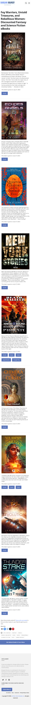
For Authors (8, 692)
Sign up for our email (21, 620)
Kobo (18, 355)
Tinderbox (4, 475)
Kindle (4, 93)
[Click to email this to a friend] (2, 629)
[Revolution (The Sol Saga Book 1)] (14, 533)
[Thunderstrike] (14, 596)
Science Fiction (5, 637)
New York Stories (6, 271)
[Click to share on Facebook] (5, 629)
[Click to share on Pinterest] (13, 629)
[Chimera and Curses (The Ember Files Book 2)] (13, 405)
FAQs (13, 692)
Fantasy (14, 632)
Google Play (17, 360)
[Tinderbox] (14, 473)
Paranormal (24, 635)
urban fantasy (20, 637)
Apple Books (6, 360)
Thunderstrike (5, 598)
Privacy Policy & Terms (24, 692)
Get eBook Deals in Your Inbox (15, 642)
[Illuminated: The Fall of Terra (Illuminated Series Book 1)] (13, 70)
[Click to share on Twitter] (10, 629)
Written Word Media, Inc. (18, 696)
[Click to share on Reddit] (7, 629)
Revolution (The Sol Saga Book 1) (11, 535)
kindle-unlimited (6, 635)
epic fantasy (7, 632)
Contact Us (17, 692)
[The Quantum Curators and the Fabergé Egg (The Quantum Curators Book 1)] (14, 205)
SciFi (13, 637)
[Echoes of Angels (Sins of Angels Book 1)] (14, 139)
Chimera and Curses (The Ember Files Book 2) (14, 408)
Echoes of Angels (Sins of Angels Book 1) (13, 141)
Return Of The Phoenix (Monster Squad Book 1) (14, 336)
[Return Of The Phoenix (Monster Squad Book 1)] (14, 333)
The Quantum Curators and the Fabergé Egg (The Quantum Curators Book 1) (15, 208)
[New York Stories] (15, 269)
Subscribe (6, 689)
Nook (11, 355)
